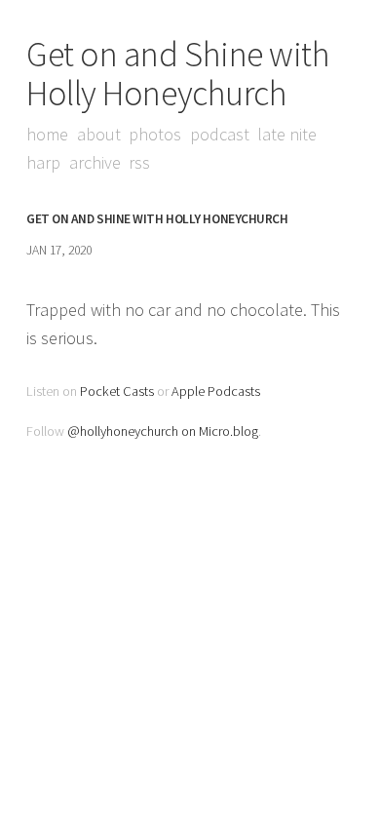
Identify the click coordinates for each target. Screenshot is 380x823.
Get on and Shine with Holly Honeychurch (178, 73)
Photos (155, 134)
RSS (139, 162)
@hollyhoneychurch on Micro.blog (162, 431)
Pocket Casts (117, 391)
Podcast (219, 134)
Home (47, 134)
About (99, 134)
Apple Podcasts (215, 391)
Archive (95, 162)
